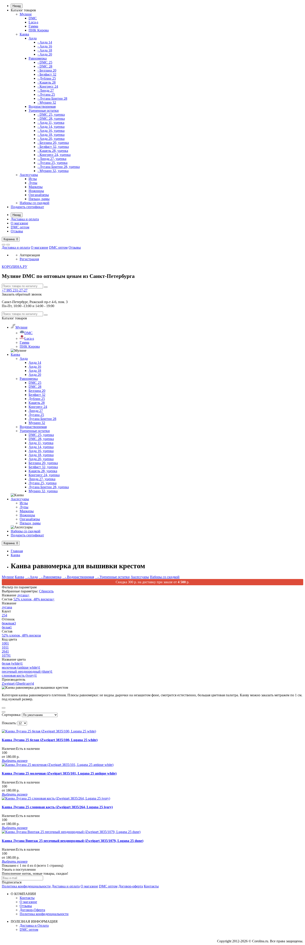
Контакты (151, 886)
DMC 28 (35, 387)
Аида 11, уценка (41, 443)
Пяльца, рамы (39, 199)
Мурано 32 (37, 423)
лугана (23, 595)
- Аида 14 (45, 42)
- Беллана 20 (47, 70)
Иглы (33, 179)
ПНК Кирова (39, 30)
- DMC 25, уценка (51, 114)
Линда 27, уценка (42, 479)
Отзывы (17, 231)
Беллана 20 (37, 391)
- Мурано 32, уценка (53, 171)
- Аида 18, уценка (51, 134)
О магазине (19, 223)
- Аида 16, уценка (51, 130)
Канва (24, 34)
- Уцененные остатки (112, 577)
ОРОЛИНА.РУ (14, 267)
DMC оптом (20, 227)
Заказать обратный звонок (22, 294)
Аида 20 (35, 374)
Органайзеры (39, 195)
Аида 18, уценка (41, 455)
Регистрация (29, 259)
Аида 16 (35, 366)
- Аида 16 (45, 46)
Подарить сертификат (27, 207)
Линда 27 (36, 411)
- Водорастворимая (78, 577)
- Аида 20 (45, 54)
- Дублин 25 (47, 78)
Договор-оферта (130, 886)
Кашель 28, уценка (43, 471)
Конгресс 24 (38, 407)
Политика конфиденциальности (26, 886)
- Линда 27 (46, 90)
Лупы (33, 183)
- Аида (31, 577)
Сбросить (46, 591)
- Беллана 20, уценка (53, 143)
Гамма (33, 26)
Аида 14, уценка (41, 447)
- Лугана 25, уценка (52, 163)
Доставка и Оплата (34, 925)
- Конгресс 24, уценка (54, 155)
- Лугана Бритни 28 (52, 98)
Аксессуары (29, 175)
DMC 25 (35, 383)
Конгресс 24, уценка (44, 475)
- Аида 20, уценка (51, 139)
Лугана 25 (36, 415)
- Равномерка (50, 577)
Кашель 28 (37, 403)
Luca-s (33, 22)
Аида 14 (35, 362)
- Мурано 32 (47, 102)
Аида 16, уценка (41, 451)
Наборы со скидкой (34, 203)
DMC (33, 18)
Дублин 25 (37, 399)
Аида (33, 38)
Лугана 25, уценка (42, 483)
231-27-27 (14, 290)
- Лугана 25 (46, 94)
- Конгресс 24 (48, 86)
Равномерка (38, 58)
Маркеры (36, 187)
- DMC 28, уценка (51, 118)
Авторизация (30, 255)
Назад (17, 6)
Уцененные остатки (44, 110)
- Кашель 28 (47, 82)
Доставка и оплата (25, 219)
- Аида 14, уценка (51, 126)
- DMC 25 (45, 62)
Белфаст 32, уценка (43, 467)
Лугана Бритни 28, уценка (49, 487)
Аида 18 (35, 370)
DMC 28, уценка (41, 439)
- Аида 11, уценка (51, 122)
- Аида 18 (45, 50)
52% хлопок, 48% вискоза (33, 599)
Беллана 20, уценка (43, 463)
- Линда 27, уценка (52, 159)
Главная (17, 551)
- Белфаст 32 (47, 74)
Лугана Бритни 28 (42, 419)
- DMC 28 (45, 66)
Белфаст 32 (37, 395)
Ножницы (36, 191)
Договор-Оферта (32, 910)
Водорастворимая (42, 106)
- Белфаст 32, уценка (53, 147)
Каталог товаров (23, 10)
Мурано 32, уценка (43, 491)
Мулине (26, 14)
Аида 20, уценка (41, 459)
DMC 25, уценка (41, 435)
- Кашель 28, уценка (53, 151)
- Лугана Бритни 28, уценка (59, 167)
